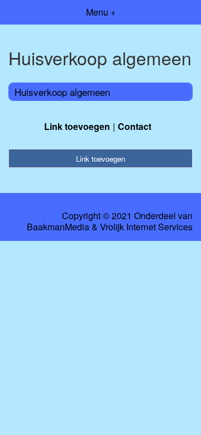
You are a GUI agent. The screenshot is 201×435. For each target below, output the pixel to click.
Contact (134, 126)
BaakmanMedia (58, 227)
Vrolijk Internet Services (146, 227)
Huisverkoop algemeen (62, 92)
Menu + (101, 12)
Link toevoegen (77, 126)
